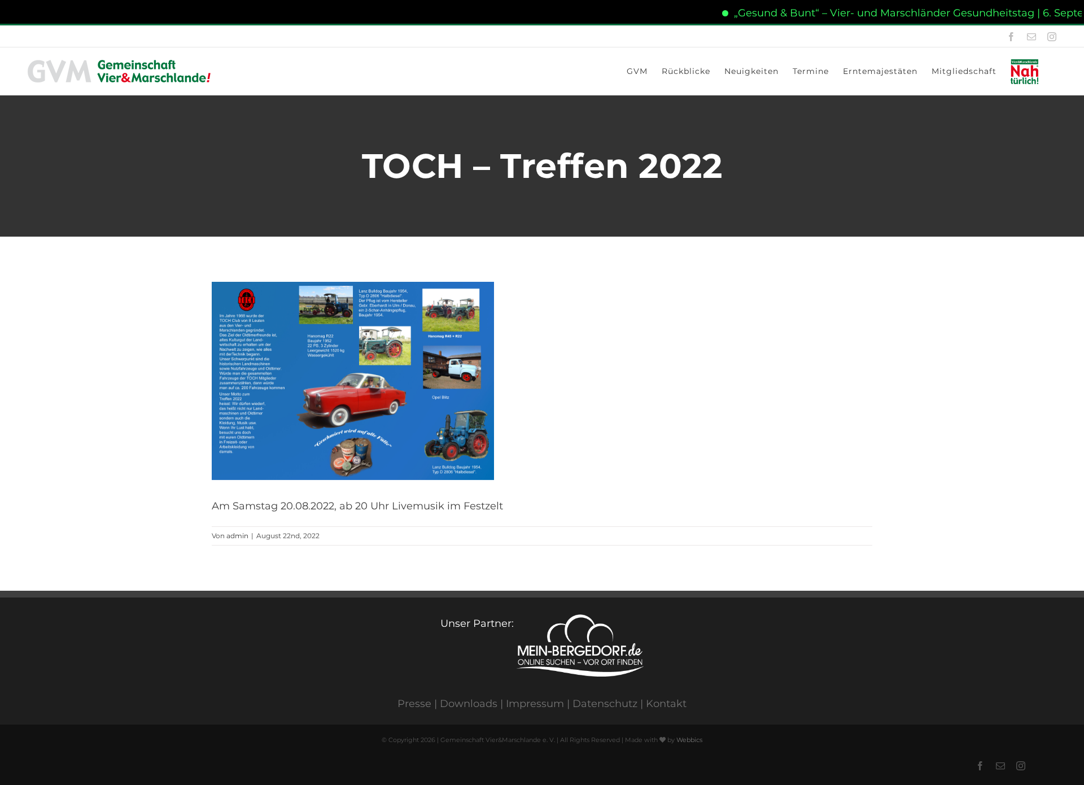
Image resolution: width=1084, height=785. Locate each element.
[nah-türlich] (1027, 71)
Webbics (689, 740)
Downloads (468, 703)
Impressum (535, 703)
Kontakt (666, 703)
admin (237, 535)
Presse (414, 703)
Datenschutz (604, 703)
